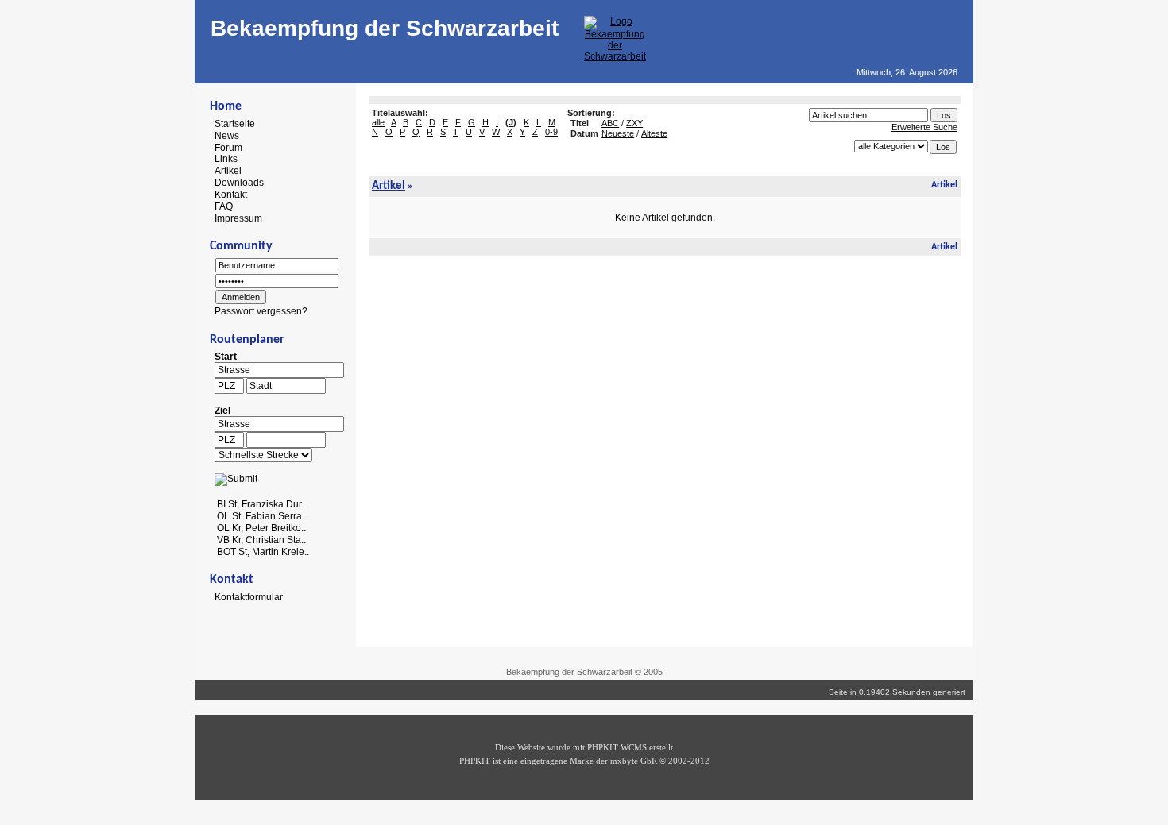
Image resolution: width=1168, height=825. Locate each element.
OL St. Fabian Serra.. (262, 516)
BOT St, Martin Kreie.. (263, 551)
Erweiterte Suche (924, 127)
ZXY (634, 123)
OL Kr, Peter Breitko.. (261, 528)
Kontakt (231, 194)
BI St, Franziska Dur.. (261, 504)
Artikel (228, 170)
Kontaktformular (249, 597)
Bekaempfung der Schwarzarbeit (385, 28)
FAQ (224, 206)
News (227, 135)
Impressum (238, 217)
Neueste (617, 133)
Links (226, 158)
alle (378, 122)
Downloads (239, 182)
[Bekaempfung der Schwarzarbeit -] (615, 56)
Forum (228, 146)
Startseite (235, 123)
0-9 (551, 132)
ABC (610, 123)
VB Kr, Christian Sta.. (261, 540)
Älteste (654, 133)
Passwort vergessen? (261, 311)
